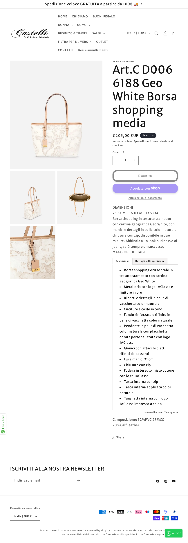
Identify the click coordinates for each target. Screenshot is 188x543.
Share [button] (120, 437)
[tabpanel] (145, 337)
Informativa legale (152, 534)
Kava (175, 412)
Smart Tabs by (165, 412)
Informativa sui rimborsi (128, 530)
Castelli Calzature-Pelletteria (68, 530)
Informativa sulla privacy (163, 530)
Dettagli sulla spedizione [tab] (150, 261)
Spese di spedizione (146, 141)
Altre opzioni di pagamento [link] (145, 197)
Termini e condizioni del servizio (79, 534)
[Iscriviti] (78, 480)
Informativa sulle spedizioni (120, 534)
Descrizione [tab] (122, 261)
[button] (65, 25)
